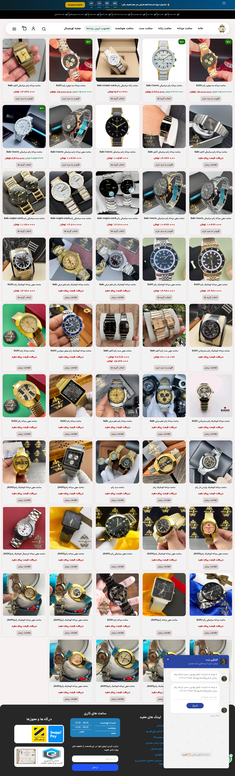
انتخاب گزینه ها (164, 98)
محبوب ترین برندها (98, 28)
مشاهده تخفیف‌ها (75, 4)
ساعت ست (146, 28)
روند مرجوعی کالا (161, 737)
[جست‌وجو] (43, 28)
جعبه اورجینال (72, 28)
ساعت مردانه (184, 28)
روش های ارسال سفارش (157, 743)
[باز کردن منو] (14, 28)
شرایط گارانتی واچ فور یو (157, 731)
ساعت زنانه (165, 28)
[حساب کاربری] (33, 28)
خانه (200, 28)
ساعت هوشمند (124, 28)
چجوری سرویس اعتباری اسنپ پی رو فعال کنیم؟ (152, 762)
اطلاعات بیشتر (211, 165)
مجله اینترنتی (163, 725)
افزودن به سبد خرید (211, 98)
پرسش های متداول (160, 749)
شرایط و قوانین (162, 755)
